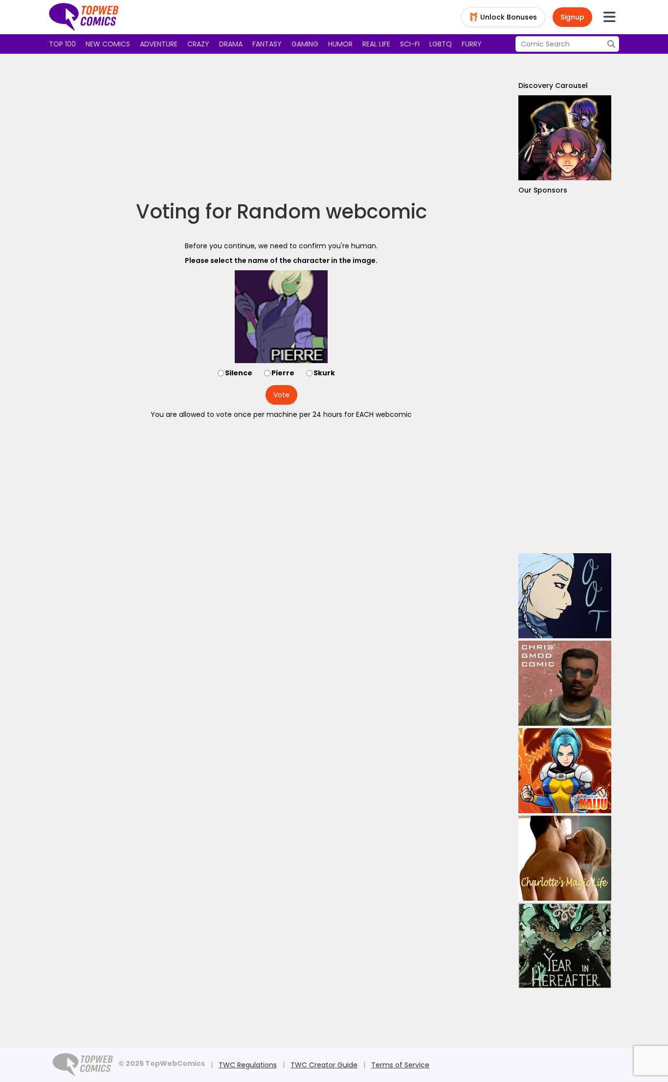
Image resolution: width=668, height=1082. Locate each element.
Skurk (324, 373)
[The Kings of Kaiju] (564, 770)
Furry (472, 44)
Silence (238, 373)
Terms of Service (400, 1065)
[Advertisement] (281, 127)
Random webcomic (332, 211)
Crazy (198, 44)
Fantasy (267, 44)
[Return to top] (84, 17)
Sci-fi (410, 44)
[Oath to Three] (564, 595)
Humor (340, 44)
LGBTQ (440, 44)
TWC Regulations (248, 1065)
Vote (281, 395)
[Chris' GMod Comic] (564, 683)
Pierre (282, 373)
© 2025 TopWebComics (161, 1063)
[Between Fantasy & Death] (564, 137)
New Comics (108, 44)
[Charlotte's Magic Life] (564, 858)
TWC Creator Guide (323, 1065)
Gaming (304, 44)
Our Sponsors (542, 190)
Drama (231, 44)
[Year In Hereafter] (564, 945)
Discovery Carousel (553, 85)
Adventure (159, 44)
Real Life (376, 44)
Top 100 (62, 44)
